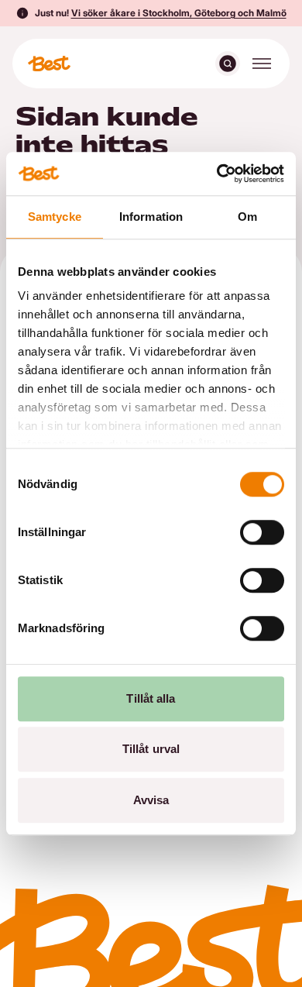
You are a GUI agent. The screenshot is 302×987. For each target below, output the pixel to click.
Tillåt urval (151, 748)
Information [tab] (151, 216)
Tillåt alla (150, 698)
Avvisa (151, 799)
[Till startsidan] (49, 63)
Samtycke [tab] (54, 216)
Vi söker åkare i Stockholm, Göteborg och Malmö (179, 13)
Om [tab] (247, 216)
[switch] (262, 532)
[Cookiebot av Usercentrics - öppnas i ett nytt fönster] (217, 173)
